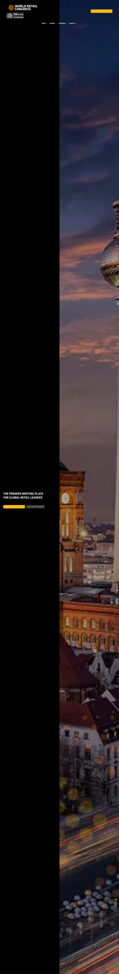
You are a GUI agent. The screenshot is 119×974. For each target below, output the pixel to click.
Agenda (52, 23)
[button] (101, 11)
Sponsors (62, 23)
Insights (72, 23)
